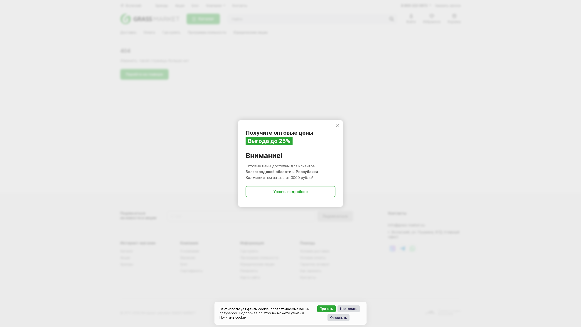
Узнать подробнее (290, 191)
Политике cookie (232, 317)
